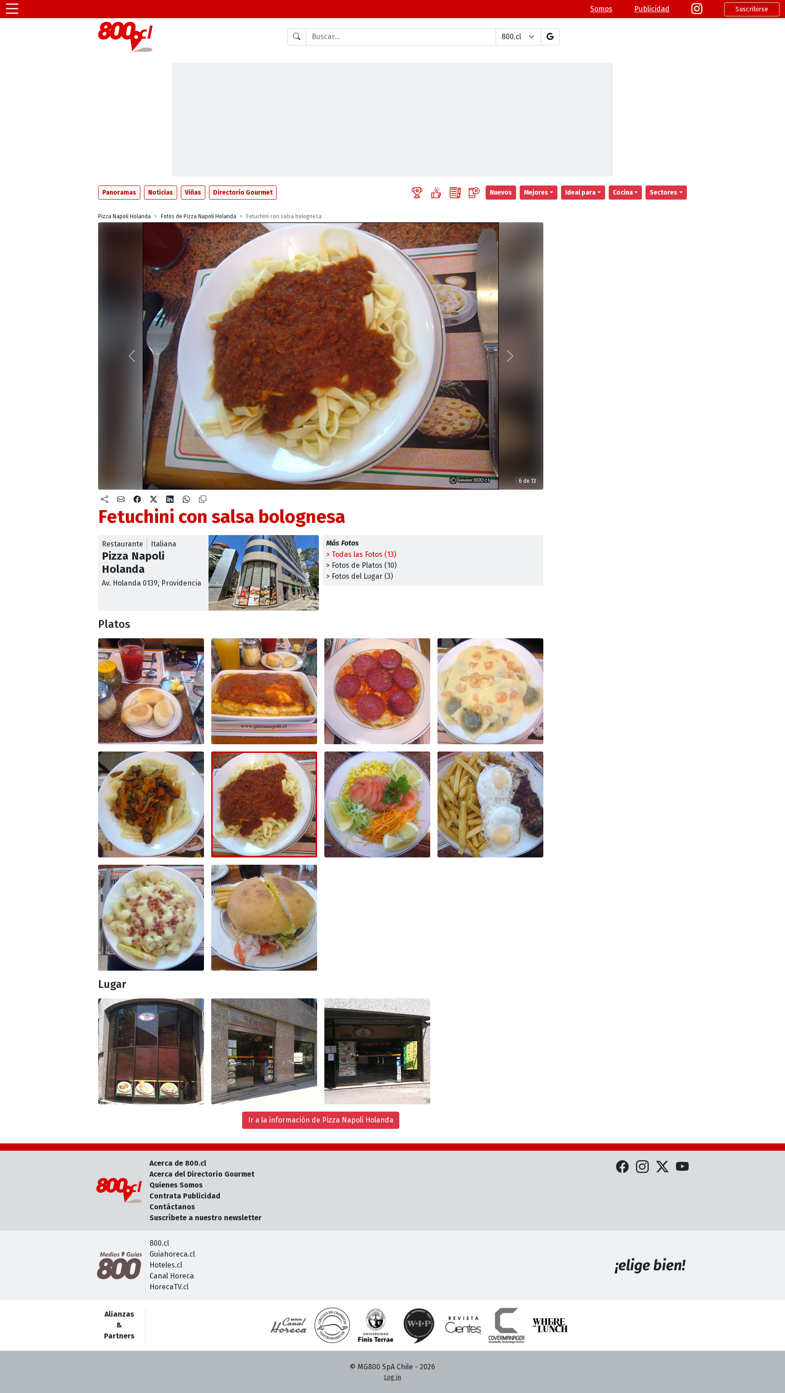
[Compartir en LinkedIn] (170, 499)
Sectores (663, 192)
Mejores (536, 192)
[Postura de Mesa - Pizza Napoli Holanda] (151, 691)
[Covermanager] (506, 1325)
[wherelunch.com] (550, 1325)
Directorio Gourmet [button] (243, 192)
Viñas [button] (193, 192)
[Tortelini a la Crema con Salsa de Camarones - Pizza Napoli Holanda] (490, 691)
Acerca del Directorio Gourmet (201, 1174)
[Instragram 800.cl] (696, 9)
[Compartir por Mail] (120, 499)
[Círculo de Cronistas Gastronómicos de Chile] (332, 1325)
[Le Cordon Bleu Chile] (376, 1325)
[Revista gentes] (463, 1325)
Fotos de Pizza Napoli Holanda (198, 216)
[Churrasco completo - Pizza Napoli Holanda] (264, 918)
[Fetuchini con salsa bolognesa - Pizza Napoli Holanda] (264, 804)
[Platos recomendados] (436, 192)
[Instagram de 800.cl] (642, 1167)
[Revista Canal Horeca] (288, 1325)
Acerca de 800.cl (177, 1163)
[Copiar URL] (202, 499)
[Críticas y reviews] (455, 192)
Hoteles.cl (165, 1265)
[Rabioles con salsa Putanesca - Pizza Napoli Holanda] (151, 804)
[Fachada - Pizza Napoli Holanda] (151, 1051)
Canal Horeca (171, 1276)
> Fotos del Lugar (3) (359, 576)
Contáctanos (172, 1207)
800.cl (159, 1243)
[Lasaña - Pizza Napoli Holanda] (264, 691)
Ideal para (580, 192)
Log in (392, 1377)
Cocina (623, 192)
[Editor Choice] (417, 192)
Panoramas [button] (119, 192)
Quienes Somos (176, 1185)
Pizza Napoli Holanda (124, 216)
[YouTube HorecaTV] (682, 1167)
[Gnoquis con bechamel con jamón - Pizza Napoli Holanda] (151, 918)
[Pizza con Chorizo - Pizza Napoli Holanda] (377, 691)
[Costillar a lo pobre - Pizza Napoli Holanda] (490, 804)
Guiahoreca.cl (172, 1254)
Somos (601, 9)
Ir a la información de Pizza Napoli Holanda (320, 1120)
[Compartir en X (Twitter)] (153, 499)
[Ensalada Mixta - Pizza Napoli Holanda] (377, 804)
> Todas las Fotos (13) (361, 554)
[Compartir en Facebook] (137, 499)
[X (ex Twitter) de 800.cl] (662, 1167)
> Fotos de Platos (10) (361, 565)
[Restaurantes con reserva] (474, 192)
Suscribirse (751, 9)
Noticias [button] (160, 192)
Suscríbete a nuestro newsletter (205, 1217)
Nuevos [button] (501, 192)
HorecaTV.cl (169, 1287)
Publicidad (652, 9)
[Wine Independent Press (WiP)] (419, 1325)
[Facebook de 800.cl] (622, 1167)
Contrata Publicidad (184, 1196)
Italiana (163, 544)
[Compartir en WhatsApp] (186, 499)
